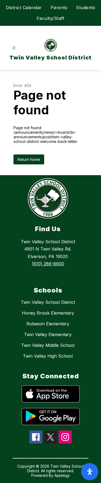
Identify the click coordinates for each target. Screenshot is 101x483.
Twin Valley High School (48, 356)
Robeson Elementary (47, 323)
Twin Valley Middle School (48, 345)
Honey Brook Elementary (48, 313)
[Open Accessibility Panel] (89, 471)
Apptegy (62, 475)
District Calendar (24, 7)
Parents (59, 7)
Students (85, 7)
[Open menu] (14, 48)
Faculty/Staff (51, 18)
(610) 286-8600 (48, 263)
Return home (29, 159)
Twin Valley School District (48, 302)
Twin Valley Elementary (48, 334)
